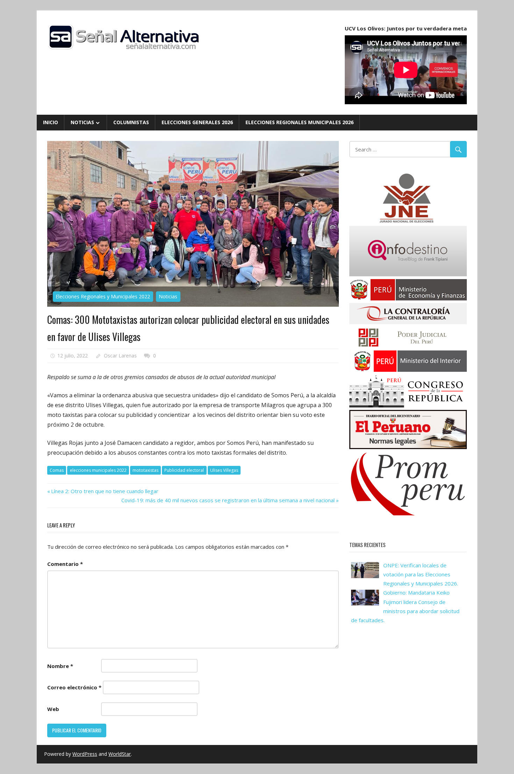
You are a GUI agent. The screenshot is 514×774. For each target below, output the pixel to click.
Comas (57, 470)
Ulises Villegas (224, 470)
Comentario (65, 563)
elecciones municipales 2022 (98, 470)
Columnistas (131, 122)
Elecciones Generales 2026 (197, 122)
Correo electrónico (74, 687)
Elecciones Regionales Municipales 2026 (299, 122)
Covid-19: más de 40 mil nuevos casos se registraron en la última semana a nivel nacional (228, 500)
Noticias (82, 122)
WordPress (84, 754)
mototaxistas (145, 470)
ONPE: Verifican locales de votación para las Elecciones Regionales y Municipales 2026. (420, 574)
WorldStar (119, 754)
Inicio (50, 122)
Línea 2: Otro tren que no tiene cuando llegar (105, 491)
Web (53, 708)
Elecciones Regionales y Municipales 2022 (103, 296)
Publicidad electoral (184, 470)
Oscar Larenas (120, 355)
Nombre (60, 665)
